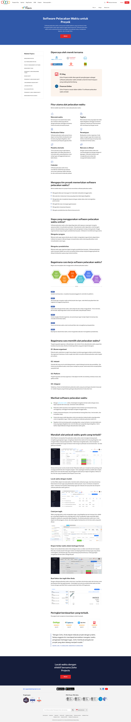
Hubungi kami (45, 715)
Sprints (22, 2)
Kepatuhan (56, 715)
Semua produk (47, 2)
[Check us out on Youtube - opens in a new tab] (106, 689)
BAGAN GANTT (27, 76)
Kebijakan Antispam (69, 715)
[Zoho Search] (104, 2)
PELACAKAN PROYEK (29, 89)
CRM (35, 2)
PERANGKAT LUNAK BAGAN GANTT (32, 79)
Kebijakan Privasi (85, 715)
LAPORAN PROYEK (28, 85)
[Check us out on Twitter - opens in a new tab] (101, 689)
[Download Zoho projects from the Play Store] (69, 689)
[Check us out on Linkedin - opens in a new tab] (103, 689)
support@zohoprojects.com (33, 689)
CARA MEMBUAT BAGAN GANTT (31, 82)
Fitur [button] (94, 7)
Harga (100, 7)
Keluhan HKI (62, 715)
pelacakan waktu (62, 403)
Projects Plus (15, 2)
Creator (40, 2)
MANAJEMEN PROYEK (29, 58)
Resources (106, 7)
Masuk (121, 2)
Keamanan (51, 715)
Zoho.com (5, 2)
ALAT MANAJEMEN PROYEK (30, 61)
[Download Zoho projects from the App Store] (61, 689)
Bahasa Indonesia (113, 2)
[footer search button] (72, 710)
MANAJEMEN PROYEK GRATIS (30, 95)
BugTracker (29, 2)
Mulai (127, 2)
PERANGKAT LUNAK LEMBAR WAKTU (32, 92)
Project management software (32, 65)
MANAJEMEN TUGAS (28, 68)
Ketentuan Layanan (77, 715)
